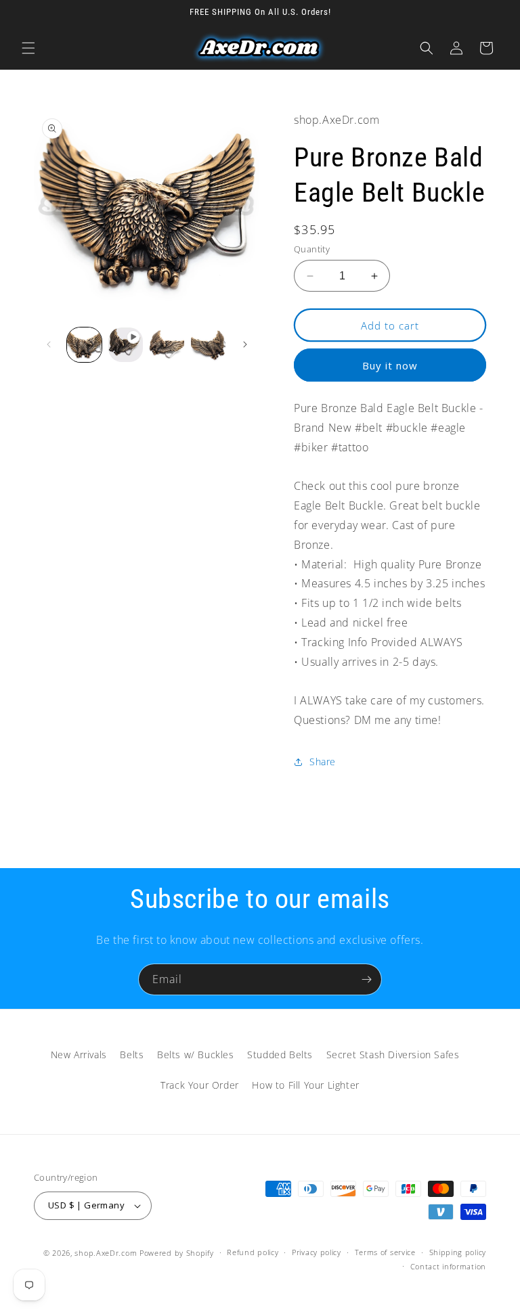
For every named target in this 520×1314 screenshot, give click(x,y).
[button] (28, 48)
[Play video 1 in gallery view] (125, 344)
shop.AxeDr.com (105, 1253)
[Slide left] (49, 344)
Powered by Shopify (176, 1253)
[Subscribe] (366, 979)
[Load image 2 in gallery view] (167, 344)
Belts (132, 1054)
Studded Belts (280, 1054)
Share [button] (322, 761)
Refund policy (252, 1252)
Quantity (312, 249)
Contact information (448, 1266)
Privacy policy (316, 1252)
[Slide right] (245, 344)
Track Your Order (199, 1085)
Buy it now (390, 365)
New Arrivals (79, 1054)
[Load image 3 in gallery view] (208, 344)
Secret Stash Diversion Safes (393, 1054)
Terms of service (385, 1252)
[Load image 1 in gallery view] (84, 344)
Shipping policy (458, 1252)
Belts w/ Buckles (195, 1054)
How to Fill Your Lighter (305, 1085)
